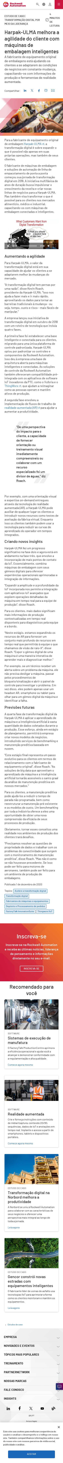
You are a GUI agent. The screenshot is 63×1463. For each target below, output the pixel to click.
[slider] (28, 246)
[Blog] (53, 1408)
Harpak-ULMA (33, 144)
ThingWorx (11, 386)
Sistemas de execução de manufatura (26, 1001)
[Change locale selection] (43, 4)
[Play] (8, 246)
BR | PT (31, 1416)
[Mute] (48, 246)
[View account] (49, 4)
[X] (30, 1408)
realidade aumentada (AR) (21, 407)
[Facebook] (19, 1408)
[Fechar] (59, 1427)
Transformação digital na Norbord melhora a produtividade (29, 1158)
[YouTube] (42, 1408)
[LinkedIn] (9, 1408)
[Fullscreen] (54, 246)
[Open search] (37, 4)
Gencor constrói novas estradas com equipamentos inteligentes (25, 1242)
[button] (31, 234)
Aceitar (31, 1454)
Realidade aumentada (17, 1077)
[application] (31, 234)
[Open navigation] (59, 4)
